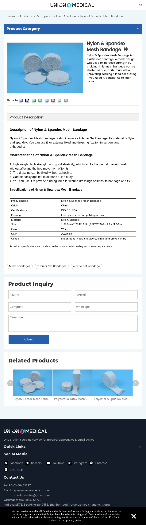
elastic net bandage (86, 266)
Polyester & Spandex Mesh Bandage (113, 399)
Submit (29, 339)
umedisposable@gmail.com (31, 495)
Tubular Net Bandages (51, 266)
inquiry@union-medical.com (31, 490)
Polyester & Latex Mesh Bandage (73, 399)
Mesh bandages (19, 266)
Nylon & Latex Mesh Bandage (33, 399)
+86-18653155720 (30, 500)
